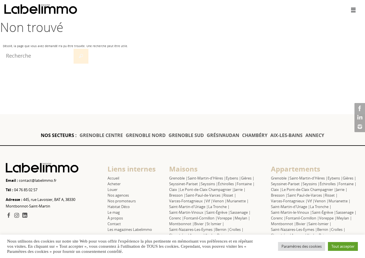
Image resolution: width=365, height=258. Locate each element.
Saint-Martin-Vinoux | (187, 212)
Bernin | (222, 229)
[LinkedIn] (359, 117)
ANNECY (314, 135)
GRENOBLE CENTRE (101, 135)
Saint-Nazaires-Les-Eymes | (192, 229)
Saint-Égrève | (218, 212)
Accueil (113, 178)
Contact (114, 223)
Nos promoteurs (122, 200)
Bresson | (177, 195)
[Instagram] (359, 126)
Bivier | (200, 223)
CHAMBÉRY (254, 135)
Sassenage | (240, 212)
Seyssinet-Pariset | (185, 183)
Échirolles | (227, 183)
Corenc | (176, 218)
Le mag (114, 212)
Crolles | (236, 229)
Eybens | (233, 178)
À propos (115, 218)
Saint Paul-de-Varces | (306, 195)
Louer (112, 189)
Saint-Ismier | (319, 223)
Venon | (220, 200)
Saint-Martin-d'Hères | (207, 178)
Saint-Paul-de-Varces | (204, 195)
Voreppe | (226, 218)
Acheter (114, 183)
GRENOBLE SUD (186, 135)
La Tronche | (219, 206)
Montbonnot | (181, 223)
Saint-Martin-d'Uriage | (188, 206)
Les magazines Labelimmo (130, 229)
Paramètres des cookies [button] (301, 246)
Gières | (247, 178)
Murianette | (238, 200)
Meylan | (242, 218)
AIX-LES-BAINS (286, 135)
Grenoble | (178, 178)
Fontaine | (246, 183)
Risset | (229, 195)
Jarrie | (240, 189)
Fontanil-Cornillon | (200, 218)
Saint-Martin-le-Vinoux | (291, 212)
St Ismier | (215, 223)
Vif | (209, 200)
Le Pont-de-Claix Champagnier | (207, 189)
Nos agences (118, 195)
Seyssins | (209, 183)
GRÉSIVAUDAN (223, 135)
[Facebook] (359, 108)
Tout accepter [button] (342, 246)
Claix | (174, 189)
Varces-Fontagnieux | (187, 200)
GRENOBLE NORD (146, 135)
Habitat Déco (119, 206)
